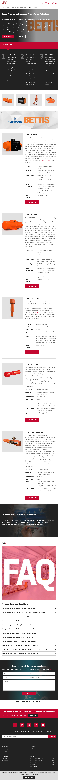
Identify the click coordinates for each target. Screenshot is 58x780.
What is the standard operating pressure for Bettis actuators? (19, 641)
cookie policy (35, 774)
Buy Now (20, 36)
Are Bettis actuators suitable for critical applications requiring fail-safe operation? (25, 649)
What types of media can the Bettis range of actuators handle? (19, 608)
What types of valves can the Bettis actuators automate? (18, 629)
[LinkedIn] (29, 725)
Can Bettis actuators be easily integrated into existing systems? (20, 653)
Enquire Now (8, 36)
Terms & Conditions (7, 752)
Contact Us (33, 715)
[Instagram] (36, 725)
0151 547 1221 (52, 669)
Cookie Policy (5, 746)
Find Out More (32, 202)
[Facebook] (15, 725)
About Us (32, 746)
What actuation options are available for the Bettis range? (18, 617)
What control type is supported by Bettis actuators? (16, 625)
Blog (31, 748)
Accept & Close (29, 777)
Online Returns (6, 760)
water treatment (46, 160)
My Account (5, 758)
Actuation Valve (4, 3)
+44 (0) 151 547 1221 (25, 712)
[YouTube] (43, 725)
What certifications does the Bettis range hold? (15, 621)
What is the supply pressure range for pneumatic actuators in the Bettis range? (24, 613)
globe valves (38, 312)
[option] (7, 100)
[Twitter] (22, 725)
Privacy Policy (5, 750)
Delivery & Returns (7, 748)
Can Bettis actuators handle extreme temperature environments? (20, 645)
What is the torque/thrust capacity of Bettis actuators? (17, 637)
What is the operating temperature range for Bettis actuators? (19, 633)
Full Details (33, 766)
